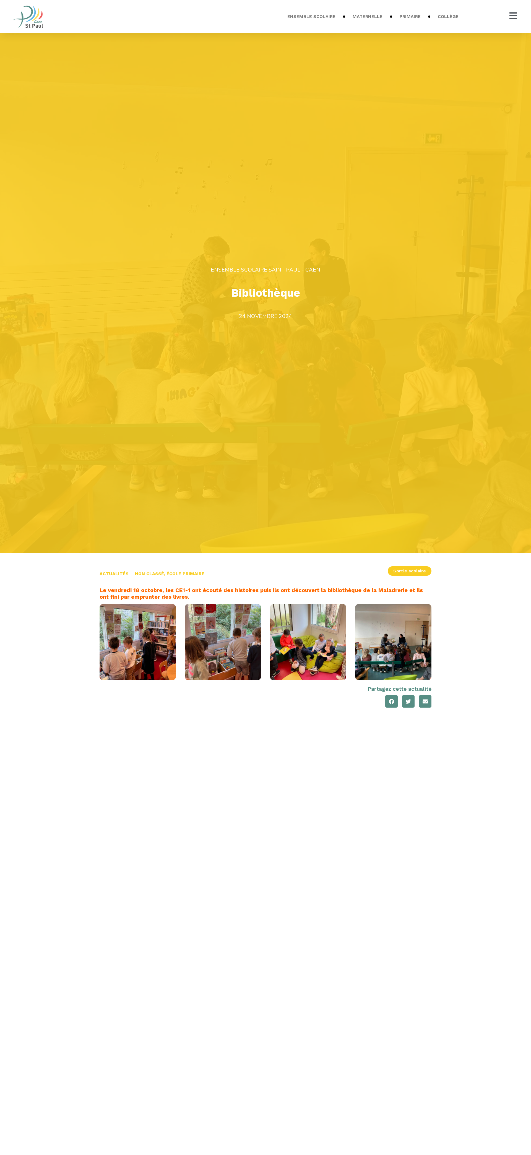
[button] (391, 701)
